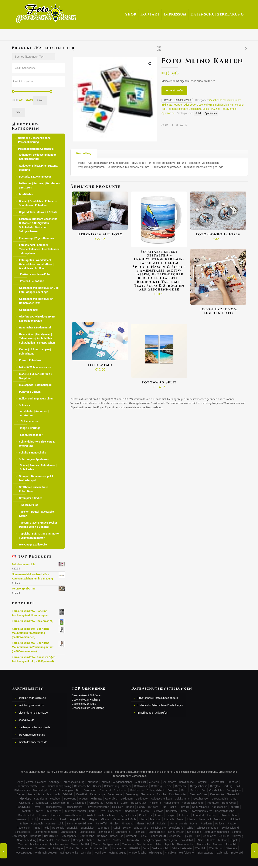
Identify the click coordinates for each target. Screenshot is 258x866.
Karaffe (234, 806)
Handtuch (213, 802)
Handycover (229, 802)
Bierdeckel (181, 786)
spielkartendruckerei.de (32, 697)
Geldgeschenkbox (161, 798)
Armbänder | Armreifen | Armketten (34, 413)
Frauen (83, 798)
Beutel (168, 786)
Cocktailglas (216, 790)
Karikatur (27, 811)
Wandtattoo (216, 848)
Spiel (198, 113)
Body (53, 790)
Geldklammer (182, 798)
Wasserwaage (23, 852)
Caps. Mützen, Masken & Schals (38, 212)
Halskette (155, 802)
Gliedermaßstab (60, 802)
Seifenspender (69, 835)
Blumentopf (40, 790)
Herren (37, 806)
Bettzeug (156, 786)
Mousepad (220, 819)
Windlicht (170, 852)
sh (122, 835)
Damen (21, 794)
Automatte (169, 781)
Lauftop (211, 815)
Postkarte (206, 823)
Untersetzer (119, 848)
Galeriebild (111, 798)
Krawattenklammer (50, 815)
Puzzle (232, 823)
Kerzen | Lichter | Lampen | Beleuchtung (35, 351)
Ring (37, 827)
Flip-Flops (25, 798)
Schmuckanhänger (31, 434)
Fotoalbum (40, 798)
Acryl (20, 781)
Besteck (126, 786)
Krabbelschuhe (27, 815)
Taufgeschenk (111, 844)
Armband (92, 781)
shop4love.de (26, 720)
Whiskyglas (155, 852)
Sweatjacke (171, 840)
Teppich (169, 844)
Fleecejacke (217, 794)
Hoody (141, 806)
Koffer (184, 811)
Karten (39, 811)
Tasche (22, 844)
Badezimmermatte (27, 786)
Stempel (78, 840)
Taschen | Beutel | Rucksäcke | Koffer (37, 513)
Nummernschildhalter (80, 823)
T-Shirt (200, 840)
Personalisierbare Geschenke (184, 108)
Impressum (175, 14)
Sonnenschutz (158, 835)
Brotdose (173, 790)
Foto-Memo (100, 365)
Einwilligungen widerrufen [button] (152, 712)
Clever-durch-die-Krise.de (33, 712)
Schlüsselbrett (23, 831)
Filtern (40, 100)
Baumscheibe (82, 786)
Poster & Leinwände (32, 281)
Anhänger (54, 781)
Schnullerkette (156, 831)
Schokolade (194, 831)
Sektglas (102, 835)
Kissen (145, 811)
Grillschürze (96, 802)
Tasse (74, 844)
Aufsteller (154, 781)
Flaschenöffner (198, 794)
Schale (127, 827)
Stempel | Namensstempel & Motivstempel (36, 478)
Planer (140, 823)
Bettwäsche (141, 786)
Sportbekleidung (26, 840)
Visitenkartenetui (182, 848)
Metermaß (205, 819)
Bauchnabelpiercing (59, 786)
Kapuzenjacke (200, 806)
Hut (163, 806)
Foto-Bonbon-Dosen (218, 234)
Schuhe (236, 831)
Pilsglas (114, 823)
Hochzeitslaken (74, 806)
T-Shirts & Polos (28, 504)
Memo (180, 819)
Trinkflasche (43, 848)
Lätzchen (184, 815)
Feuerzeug (131, 794)
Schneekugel (105, 831)
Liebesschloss (47, 819)
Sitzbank (131, 835)
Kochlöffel (172, 811)
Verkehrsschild (160, 848)
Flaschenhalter (177, 794)
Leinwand (21, 819)
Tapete (234, 840)
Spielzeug (237, 835)
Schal (116, 827)
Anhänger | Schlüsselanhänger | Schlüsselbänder (38, 156)
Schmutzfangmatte (46, 831)
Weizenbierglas (117, 852)
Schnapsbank (68, 831)
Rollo (46, 827)
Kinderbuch (114, 811)
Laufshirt (198, 815)
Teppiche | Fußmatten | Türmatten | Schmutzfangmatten (39, 535)
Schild (189, 827)
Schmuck (24, 405)
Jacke (172, 806)
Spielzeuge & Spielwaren (34, 459)
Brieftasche (137, 790)
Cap (204, 790)
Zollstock (222, 852)
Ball (43, 786)
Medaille (169, 819)
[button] (150, 64)
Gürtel (124, 802)
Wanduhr (231, 848)
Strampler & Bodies (30, 498)
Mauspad (155, 819)
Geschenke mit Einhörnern (87, 695)
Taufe (96, 844)
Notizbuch (37, 823)
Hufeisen (153, 806)
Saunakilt (72, 827)
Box (78, 790)
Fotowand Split (159, 382)
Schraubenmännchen (216, 831)
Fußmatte (96, 798)
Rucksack (58, 827)
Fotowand (70, 798)
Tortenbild (231, 844)
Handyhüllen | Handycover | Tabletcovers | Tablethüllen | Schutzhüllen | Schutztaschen (37, 338)
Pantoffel (101, 823)
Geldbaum (127, 798)
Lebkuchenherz (228, 815)
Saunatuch (103, 827)
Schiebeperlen (30, 421)
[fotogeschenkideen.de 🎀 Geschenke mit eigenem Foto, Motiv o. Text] (46, 13)
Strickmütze (133, 840)
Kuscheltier (145, 815)
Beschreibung (83, 153)
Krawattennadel (74, 815)
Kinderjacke (131, 811)
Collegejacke (234, 790)
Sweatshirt (187, 840)
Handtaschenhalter (193, 802)
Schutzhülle (51, 835)
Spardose (175, 835)
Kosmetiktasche (224, 811)
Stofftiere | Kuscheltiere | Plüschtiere (34, 489)
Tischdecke (203, 844)
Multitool (234, 819)
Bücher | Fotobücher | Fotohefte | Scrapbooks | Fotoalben (38, 203)
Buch (184, 790)
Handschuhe (171, 802)
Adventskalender (36, 781)
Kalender (184, 806)
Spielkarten (211, 113)
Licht (33, 819)
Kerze (92, 811)
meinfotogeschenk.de (31, 705)
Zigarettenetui (206, 852)
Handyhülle (23, 806)
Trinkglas (58, 848)
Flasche (161, 794)
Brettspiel (105, 790)
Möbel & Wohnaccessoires (35, 367)
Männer (105, 819)
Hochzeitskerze (53, 806)
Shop (130, 14)
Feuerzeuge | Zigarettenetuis (36, 238)
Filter (19, 112)
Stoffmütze (103, 840)
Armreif (105, 781)
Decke (31, 794)
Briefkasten (120, 790)
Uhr (107, 848)
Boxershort (90, 790)
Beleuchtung (111, 786)
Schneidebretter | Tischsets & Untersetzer (37, 443)
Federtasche (115, 794)
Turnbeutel (96, 848)
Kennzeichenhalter (75, 811)
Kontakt (150, 14)
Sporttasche (63, 840)
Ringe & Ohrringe (30, 428)
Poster (194, 823)
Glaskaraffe (26, 802)
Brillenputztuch (156, 790)
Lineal (62, 819)
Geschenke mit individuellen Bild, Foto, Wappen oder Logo (39, 290)
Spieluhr (224, 835)
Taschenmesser (59, 844)
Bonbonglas (66, 790)
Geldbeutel (142, 798)
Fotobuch (55, 798)
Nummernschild (55, 823)
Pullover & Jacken (30, 391)
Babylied (202, 781)
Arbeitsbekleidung (73, 781)
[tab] (84, 153)
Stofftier (118, 840)
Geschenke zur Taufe (84, 703)
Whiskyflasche (137, 852)
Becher (97, 786)
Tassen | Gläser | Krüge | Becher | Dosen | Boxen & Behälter (38, 524)
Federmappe (97, 794)
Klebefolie (157, 811)
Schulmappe (19, 835)
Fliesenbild (233, 794)
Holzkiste (117, 806)
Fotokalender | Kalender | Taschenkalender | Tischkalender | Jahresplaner (39, 249)
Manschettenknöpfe (124, 819)
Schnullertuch (176, 831)
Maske (143, 819)
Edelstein (68, 794)
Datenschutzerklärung (217, 14)
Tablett (211, 840)
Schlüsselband (230, 827)
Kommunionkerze (202, 811)
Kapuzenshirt (219, 806)
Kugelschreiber (127, 815)
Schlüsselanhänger (207, 827)
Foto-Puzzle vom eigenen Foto (218, 311)
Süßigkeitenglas (152, 840)
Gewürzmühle (220, 798)
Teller (159, 844)
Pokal (150, 823)
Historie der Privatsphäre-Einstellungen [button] (160, 705)
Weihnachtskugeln (46, 852)
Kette (102, 811)
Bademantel (217, 781)
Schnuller (140, 831)
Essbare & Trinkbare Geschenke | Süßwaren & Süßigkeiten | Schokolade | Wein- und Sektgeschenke (39, 225)
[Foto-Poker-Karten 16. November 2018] (254, 850)
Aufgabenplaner (122, 781)
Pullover (220, 823)
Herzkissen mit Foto (100, 234)
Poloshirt (162, 823)
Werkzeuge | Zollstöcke (33, 544)
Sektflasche (87, 835)
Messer (191, 819)
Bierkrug (228, 786)
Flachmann (147, 794)
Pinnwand (128, 823)
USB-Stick (134, 848)
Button (194, 790)
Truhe (69, 848)
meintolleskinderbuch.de (33, 742)
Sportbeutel (46, 840)
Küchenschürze (107, 815)
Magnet (93, 819)
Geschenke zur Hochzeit (86, 699)
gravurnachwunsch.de (32, 734)
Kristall (91, 815)
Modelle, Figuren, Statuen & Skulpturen (35, 376)
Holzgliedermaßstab (97, 806)
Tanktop (222, 840)
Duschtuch (53, 794)
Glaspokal (42, 802)
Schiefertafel (176, 827)
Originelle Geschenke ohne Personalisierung (34, 140)
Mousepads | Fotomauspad (35, 384)
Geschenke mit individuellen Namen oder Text (36, 300)
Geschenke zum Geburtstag (88, 707)
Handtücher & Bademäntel (35, 327)
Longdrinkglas (77, 819)
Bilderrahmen (22, 790)
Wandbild (200, 848)
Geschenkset (201, 798)
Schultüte (35, 835)
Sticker (90, 840)
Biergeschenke (198, 786)
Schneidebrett (123, 831)
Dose (41, 794)
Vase (146, 848)
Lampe (159, 815)
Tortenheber (25, 848)
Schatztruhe (141, 827)
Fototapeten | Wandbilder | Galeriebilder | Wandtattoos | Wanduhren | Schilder (36, 264)
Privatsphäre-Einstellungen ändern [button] (157, 697)
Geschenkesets (28, 309)
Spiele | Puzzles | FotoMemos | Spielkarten (38, 467)
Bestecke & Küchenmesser (35, 176)
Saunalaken (87, 827)
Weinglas (86, 852)
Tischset (218, 844)
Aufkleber (140, 781)
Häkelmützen (139, 802)
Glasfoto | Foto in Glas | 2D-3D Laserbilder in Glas (37, 318)
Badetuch (232, 781)
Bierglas (215, 786)
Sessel (113, 835)
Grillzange (112, 802)
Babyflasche (186, 781)
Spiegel (188, 835)
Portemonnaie (178, 823)
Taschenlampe (38, 844)
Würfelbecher (187, 852)
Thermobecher (185, 844)
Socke (143, 835)
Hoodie (130, 806)
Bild (238, 786)
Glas (233, 798)
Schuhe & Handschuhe (32, 452)
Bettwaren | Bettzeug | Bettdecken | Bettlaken (39, 185)
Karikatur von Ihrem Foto (35, 274)
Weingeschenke (69, 852)
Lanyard (171, 815)
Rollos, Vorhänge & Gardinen (36, 398)
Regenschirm (24, 827)
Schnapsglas (87, 831)
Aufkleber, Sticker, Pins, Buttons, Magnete (38, 167)
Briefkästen (26, 194)
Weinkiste (100, 852)
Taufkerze (128, 844)
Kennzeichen (53, 811)
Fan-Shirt (81, 794)
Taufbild (85, 844)
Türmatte (81, 848)
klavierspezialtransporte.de (34, 727)
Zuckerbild (237, 852)
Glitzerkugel (79, 802)
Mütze (24, 823)
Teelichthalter (145, 844)
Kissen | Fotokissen (30, 360)
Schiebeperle (158, 827)
